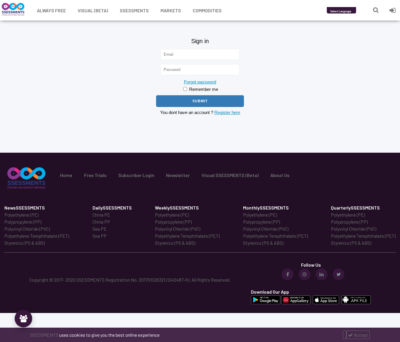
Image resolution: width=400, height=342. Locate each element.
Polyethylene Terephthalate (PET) (36, 236)
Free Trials (95, 175)
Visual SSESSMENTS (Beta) (230, 175)
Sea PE (100, 229)
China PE (101, 214)
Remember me (203, 89)
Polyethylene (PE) (21, 214)
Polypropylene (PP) (22, 221)
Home (66, 175)
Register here (227, 112)
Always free (51, 10)
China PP (101, 221)
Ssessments (134, 10)
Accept (360, 335)
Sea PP (100, 236)
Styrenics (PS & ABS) (24, 243)
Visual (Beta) (93, 10)
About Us (280, 175)
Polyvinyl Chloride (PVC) (27, 229)
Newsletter (178, 175)
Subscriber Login (136, 175)
